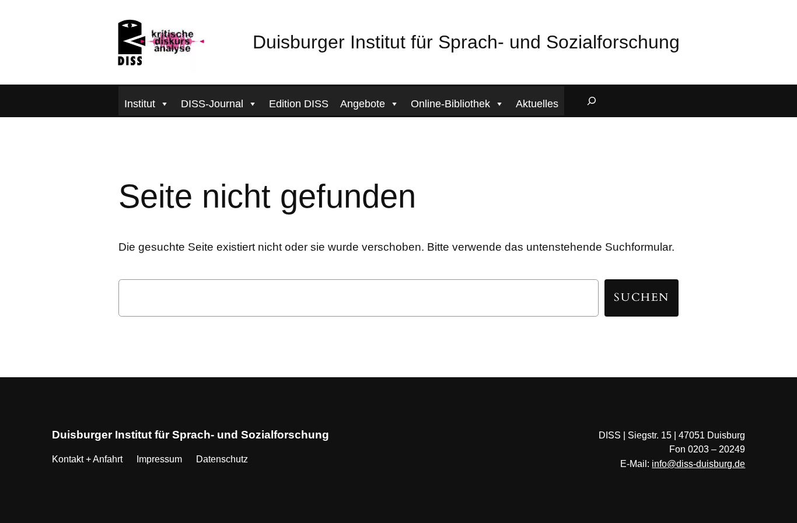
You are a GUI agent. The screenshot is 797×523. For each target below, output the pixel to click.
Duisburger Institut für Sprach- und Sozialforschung (466, 41)
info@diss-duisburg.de (698, 464)
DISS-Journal (212, 104)
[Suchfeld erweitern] (591, 101)
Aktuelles (537, 104)
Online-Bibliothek (450, 104)
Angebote (362, 104)
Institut (139, 104)
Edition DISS (298, 104)
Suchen (641, 297)
